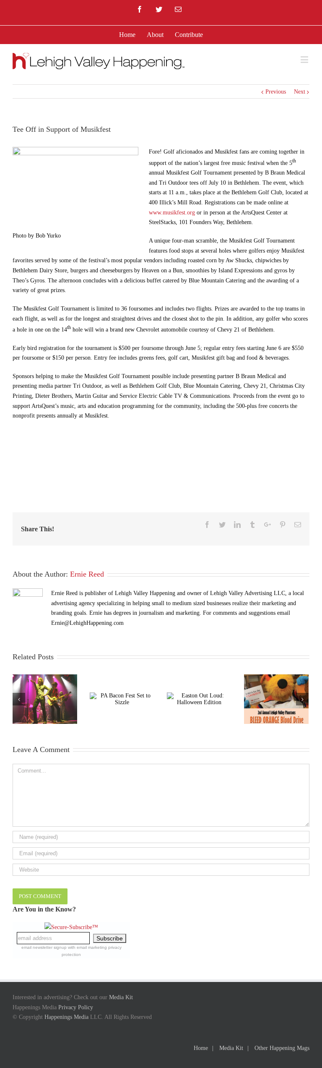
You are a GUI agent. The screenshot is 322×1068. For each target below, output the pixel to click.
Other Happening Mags (281, 1048)
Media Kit (121, 997)
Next (299, 92)
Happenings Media (66, 1017)
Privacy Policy (75, 1007)
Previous (275, 92)
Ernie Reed (87, 574)
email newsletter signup (44, 947)
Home (201, 1048)
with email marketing (87, 947)
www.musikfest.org (172, 212)
